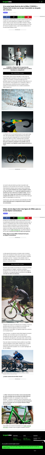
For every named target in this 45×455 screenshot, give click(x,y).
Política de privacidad (27, 439)
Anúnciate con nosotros (17, 439)
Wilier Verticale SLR (15, 229)
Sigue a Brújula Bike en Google (17, 73)
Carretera (5, 12)
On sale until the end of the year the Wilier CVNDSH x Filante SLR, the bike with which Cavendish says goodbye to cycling (21, 447)
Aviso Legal (25, 438)
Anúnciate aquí (17, 29)
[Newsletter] (41, 2)
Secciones (15, 438)
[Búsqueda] (39, 2)
